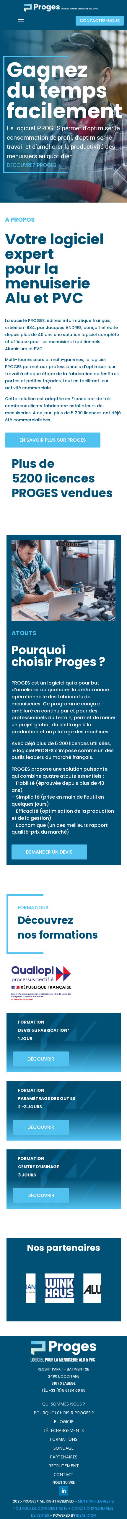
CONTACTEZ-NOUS (100, 21)
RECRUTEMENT (63, 1466)
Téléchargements (63, 1430)
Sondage (63, 1448)
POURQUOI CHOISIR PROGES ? (64, 1413)
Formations (63, 1439)
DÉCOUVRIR (40, 1059)
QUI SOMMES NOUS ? (63, 1404)
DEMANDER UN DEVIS (49, 852)
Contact (64, 1475)
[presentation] (19, 1288)
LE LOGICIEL (63, 1422)
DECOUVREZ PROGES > (34, 165)
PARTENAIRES (63, 1457)
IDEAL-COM (86, 1515)
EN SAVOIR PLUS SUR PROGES (52, 440)
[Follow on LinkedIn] (63, 1490)
